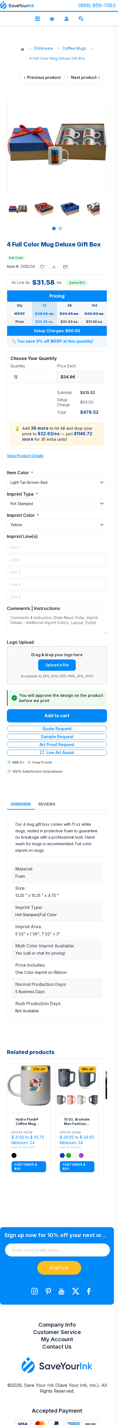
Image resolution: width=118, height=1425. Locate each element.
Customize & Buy (25, 1167)
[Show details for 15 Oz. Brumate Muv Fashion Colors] (77, 1085)
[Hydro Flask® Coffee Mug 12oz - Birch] (28, 1085)
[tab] (21, 804)
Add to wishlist (42, 266)
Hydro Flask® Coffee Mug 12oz (27, 1121)
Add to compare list (53, 266)
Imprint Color (21, 515)
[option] (16, 209)
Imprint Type (21, 494)
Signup (59, 1267)
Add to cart (56, 715)
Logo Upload (20, 642)
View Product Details (25, 456)
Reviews (46, 804)
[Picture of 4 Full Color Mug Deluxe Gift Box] (18, 209)
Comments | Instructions (33, 608)
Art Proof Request (57, 744)
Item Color (18, 472)
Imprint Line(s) (22, 536)
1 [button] (54, 228)
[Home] (22, 49)
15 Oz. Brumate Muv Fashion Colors (77, 1121)
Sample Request (57, 736)
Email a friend (65, 266)
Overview (21, 804)
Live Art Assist (60, 752)
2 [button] (60, 228)
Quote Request (57, 728)
